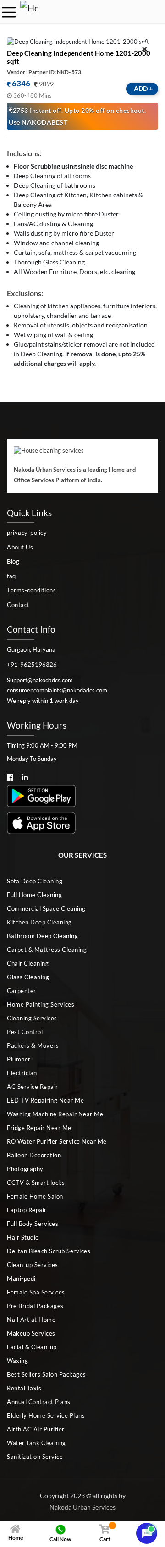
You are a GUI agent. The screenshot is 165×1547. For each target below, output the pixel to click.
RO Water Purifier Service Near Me (57, 1141)
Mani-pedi (21, 1278)
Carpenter (21, 990)
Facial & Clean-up (32, 1347)
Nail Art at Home (31, 1319)
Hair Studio (23, 1237)
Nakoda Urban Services (83, 1507)
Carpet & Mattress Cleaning (47, 949)
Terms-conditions (31, 590)
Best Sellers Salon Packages (46, 1374)
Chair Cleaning (28, 963)
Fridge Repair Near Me (39, 1127)
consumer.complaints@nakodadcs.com (57, 690)
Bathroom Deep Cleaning (42, 936)
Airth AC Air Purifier (36, 1429)
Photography (25, 1168)
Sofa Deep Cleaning (34, 881)
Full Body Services (32, 1223)
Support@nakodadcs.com (40, 680)
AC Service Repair (32, 1086)
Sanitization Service (35, 1456)
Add (143, 88)
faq (11, 576)
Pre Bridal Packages (35, 1305)
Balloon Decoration (34, 1155)
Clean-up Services (32, 1264)
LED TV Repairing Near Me (45, 1100)
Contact (18, 604)
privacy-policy (27, 532)
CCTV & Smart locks (36, 1182)
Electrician (22, 1073)
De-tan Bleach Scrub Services (48, 1251)
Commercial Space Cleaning (46, 908)
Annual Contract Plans (39, 1401)
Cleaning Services (32, 1018)
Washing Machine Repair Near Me (55, 1114)
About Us (20, 547)
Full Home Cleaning (34, 894)
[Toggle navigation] (8, 12)
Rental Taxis (24, 1388)
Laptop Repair (27, 1210)
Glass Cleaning (28, 977)
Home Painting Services (40, 1004)
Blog (13, 561)
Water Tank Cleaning (36, 1443)
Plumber (19, 1059)
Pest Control (25, 1031)
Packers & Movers (33, 1045)
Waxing (17, 1360)
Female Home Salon (35, 1196)
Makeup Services (31, 1333)
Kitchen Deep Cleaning (39, 922)
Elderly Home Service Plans (46, 1415)
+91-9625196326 (32, 664)
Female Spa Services (36, 1292)
